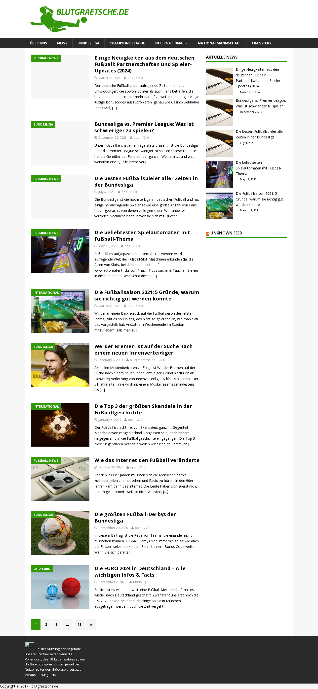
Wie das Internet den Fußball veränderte (146, 460)
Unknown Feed (226, 233)
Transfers (261, 43)
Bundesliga (88, 43)
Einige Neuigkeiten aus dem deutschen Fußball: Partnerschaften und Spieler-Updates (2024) (144, 64)
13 (79, 624)
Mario (137, 582)
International (169, 43)
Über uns (38, 43)
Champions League (127, 43)
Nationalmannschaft (219, 43)
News (62, 43)
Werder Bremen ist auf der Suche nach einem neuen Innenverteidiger (143, 349)
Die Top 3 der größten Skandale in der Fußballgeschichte (143, 409)
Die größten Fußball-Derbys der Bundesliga (135, 517)
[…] (114, 107)
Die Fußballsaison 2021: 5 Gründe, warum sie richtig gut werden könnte (146, 295)
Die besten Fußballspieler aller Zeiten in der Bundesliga (146, 181)
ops (130, 77)
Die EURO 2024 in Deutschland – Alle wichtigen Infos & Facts (140, 571)
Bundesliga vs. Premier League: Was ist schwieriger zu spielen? (144, 127)
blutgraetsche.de (143, 360)
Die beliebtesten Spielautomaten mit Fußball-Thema (142, 235)
